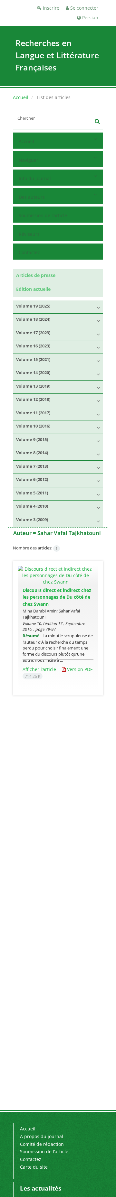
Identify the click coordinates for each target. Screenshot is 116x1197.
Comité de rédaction (42, 1144)
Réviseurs (29, 234)
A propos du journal (41, 1136)
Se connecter (83, 8)
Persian (89, 17)
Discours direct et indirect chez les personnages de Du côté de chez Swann (57, 597)
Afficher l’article (39, 669)
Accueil (20, 97)
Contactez (29, 252)
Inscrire (50, 8)
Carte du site (34, 1167)
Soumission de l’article (43, 215)
